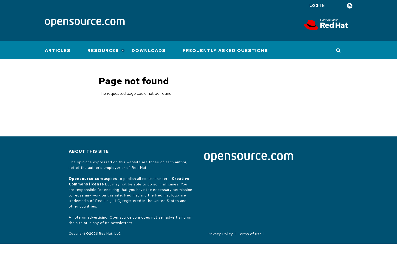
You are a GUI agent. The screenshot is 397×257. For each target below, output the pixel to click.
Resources (103, 50)
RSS (349, 6)
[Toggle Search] (338, 50)
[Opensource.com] (85, 23)
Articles (58, 50)
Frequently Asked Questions (225, 50)
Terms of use (250, 233)
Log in (317, 5)
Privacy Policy (220, 233)
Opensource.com (86, 178)
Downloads (149, 50)
